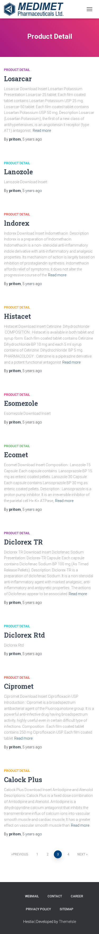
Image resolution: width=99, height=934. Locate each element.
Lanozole (18, 171)
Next (81, 854)
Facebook (16, 896)
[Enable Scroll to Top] (88, 923)
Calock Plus (23, 779)
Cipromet (19, 686)
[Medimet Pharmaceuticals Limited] (35, 9)
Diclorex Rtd (24, 635)
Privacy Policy (38, 909)
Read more (42, 130)
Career (77, 896)
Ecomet (16, 454)
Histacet (17, 316)
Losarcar (18, 78)
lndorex (17, 223)
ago (32, 139)
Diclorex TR (23, 542)
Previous (20, 854)
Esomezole (21, 403)
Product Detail (17, 70)
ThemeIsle (67, 921)
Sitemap (66, 909)
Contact (55, 896)
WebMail (32, 896)
